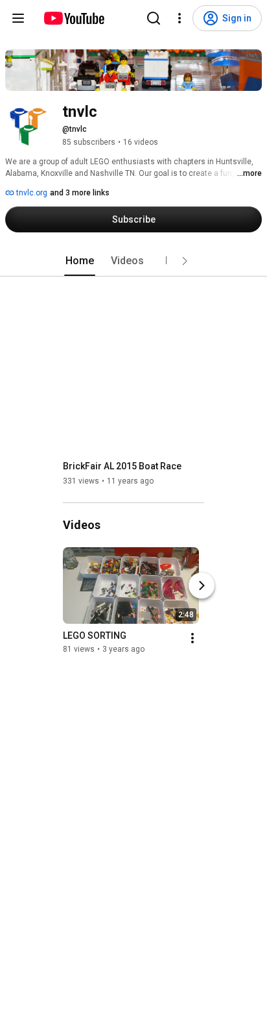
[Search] (153, 18)
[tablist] (133, 261)
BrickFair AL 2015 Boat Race (122, 466)
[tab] (79, 261)
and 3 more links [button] (80, 192)
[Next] (202, 586)
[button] (184, 261)
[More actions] (192, 638)
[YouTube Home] (73, 18)
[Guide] (18, 18)
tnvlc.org (30, 192)
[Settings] (179, 18)
